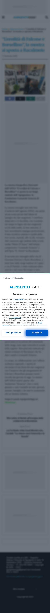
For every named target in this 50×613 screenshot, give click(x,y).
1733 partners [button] (19, 299)
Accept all (37, 332)
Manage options (13, 332)
